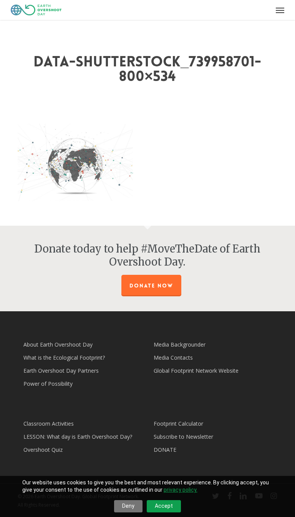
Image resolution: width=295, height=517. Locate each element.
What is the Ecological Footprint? (64, 357)
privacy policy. (180, 490)
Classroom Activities (48, 423)
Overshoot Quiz (43, 449)
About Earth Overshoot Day (58, 344)
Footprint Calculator (178, 423)
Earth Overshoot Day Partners (61, 370)
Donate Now (151, 285)
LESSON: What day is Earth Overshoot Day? (77, 436)
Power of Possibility (48, 383)
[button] (280, 10)
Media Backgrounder (180, 344)
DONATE (165, 449)
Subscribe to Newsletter (183, 436)
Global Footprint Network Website (196, 370)
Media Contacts (173, 357)
